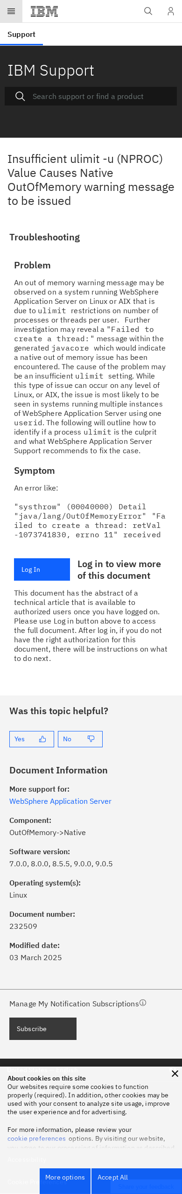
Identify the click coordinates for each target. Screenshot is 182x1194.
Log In (30, 569)
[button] (175, 1073)
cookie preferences (36, 1138)
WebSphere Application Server (60, 801)
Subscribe (32, 1029)
